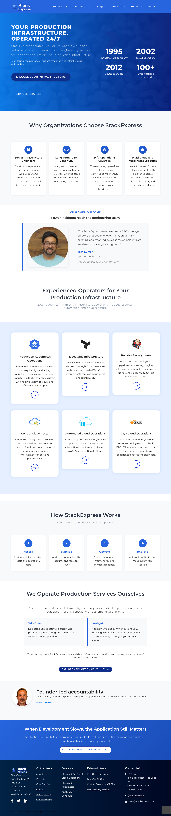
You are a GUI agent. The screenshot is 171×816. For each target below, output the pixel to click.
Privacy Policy (43, 794)
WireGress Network (97, 774)
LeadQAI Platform (96, 779)
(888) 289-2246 (136, 795)
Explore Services (29, 94)
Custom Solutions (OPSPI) (101, 784)
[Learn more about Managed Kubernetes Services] (34, 394)
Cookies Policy (44, 800)
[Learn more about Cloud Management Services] (136, 464)
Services (58, 6)
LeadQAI (97, 623)
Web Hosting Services (98, 789)
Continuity (78, 6)
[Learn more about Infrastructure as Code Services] (85, 387)
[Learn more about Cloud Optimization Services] (34, 467)
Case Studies (43, 784)
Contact (152, 6)
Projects (116, 6)
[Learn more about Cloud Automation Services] (85, 460)
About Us (41, 774)
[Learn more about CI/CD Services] (136, 386)
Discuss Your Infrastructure (41, 76)
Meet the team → (46, 702)
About (134, 6)
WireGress (35, 623)
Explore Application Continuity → (85, 669)
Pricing (98, 6)
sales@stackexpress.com (141, 801)
